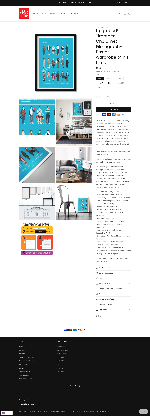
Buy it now (113, 109)
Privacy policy (24, 364)
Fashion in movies (63, 350)
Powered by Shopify (42, 411)
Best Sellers (61, 347)
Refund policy (54, 411)
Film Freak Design (30, 411)
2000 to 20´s (61, 354)
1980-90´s (60, 357)
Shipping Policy (24, 372)
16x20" (100, 83)
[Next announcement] (96, 3)
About (21, 347)
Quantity (99, 88)
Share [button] (100, 316)
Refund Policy (24, 368)
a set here (115, 162)
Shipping (99, 71)
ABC (58, 364)
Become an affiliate (26, 361)
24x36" (121, 83)
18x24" (110, 83)
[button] (36, 13)
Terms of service (76, 411)
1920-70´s (60, 361)
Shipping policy (89, 411)
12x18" (119, 78)
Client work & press (26, 357)
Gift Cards (60, 372)
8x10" (100, 78)
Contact (22, 350)
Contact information (102, 411)
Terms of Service (25, 375)
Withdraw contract (26, 379)
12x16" (110, 78)
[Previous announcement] (53, 3)
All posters (60, 368)
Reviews (22, 354)
